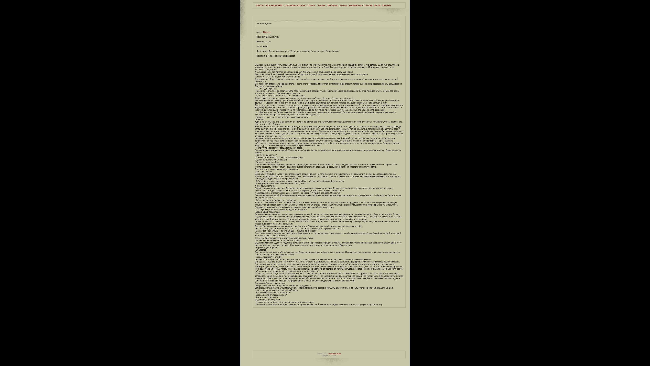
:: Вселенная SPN (273, 5)
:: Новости (259, 5)
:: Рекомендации (355, 5)
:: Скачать (310, 5)
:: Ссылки (367, 5)
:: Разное (342, 5)
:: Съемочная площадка (293, 5)
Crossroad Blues (334, 354)
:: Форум (376, 5)
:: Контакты (386, 5)
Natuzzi (266, 32)
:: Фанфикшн (331, 5)
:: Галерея (320, 5)
